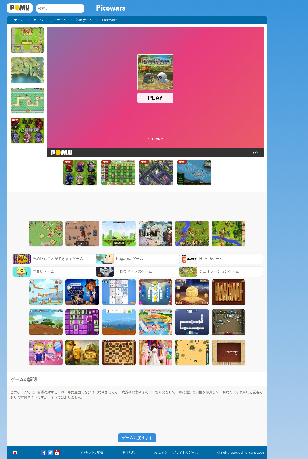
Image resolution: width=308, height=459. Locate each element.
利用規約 (128, 452)
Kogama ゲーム (129, 258)
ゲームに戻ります (137, 437)
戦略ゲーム (84, 20)
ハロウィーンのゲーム (134, 271)
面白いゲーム (43, 271)
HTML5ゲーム (211, 258)
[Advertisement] (137, 205)
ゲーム (19, 20)
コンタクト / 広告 (91, 452)
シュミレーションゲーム (219, 271)
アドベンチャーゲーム (50, 20)
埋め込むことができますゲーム (58, 258)
